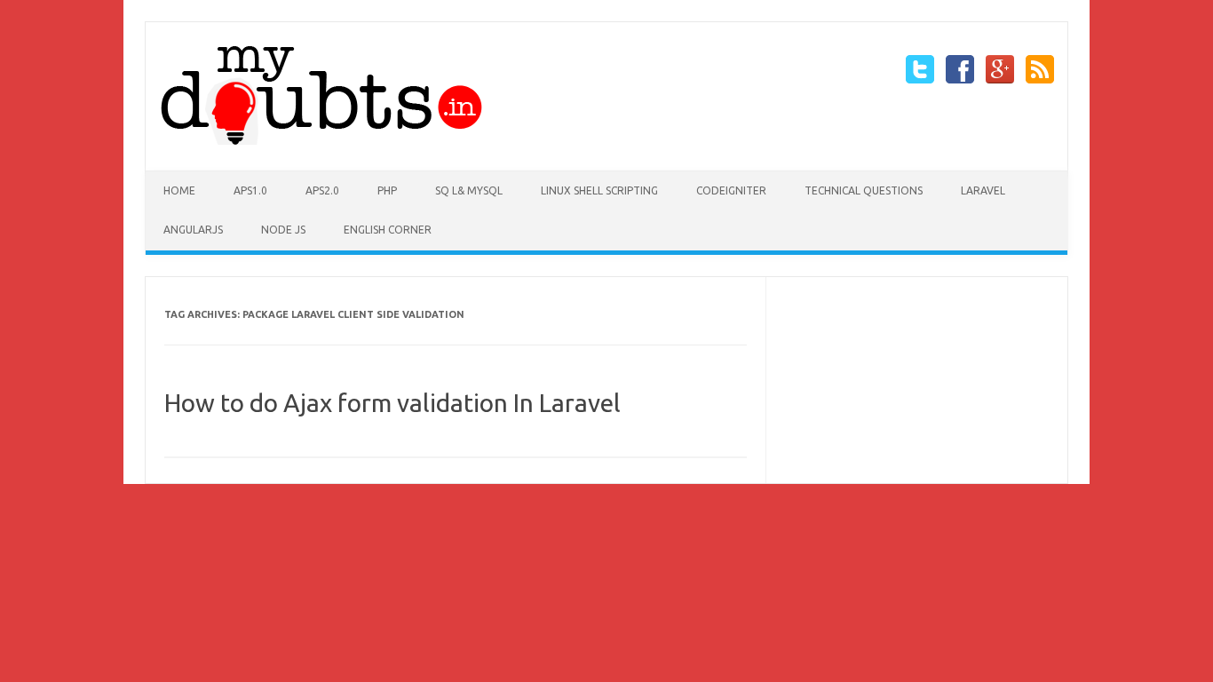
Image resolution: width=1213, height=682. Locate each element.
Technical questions (864, 190)
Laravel (983, 190)
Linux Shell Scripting (599, 190)
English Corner (388, 229)
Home (179, 190)
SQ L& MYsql (469, 190)
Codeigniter (731, 190)
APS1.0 (250, 190)
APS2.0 (322, 190)
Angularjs (193, 229)
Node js (283, 229)
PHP (387, 190)
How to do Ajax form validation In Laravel (392, 402)
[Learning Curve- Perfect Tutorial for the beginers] (322, 140)
